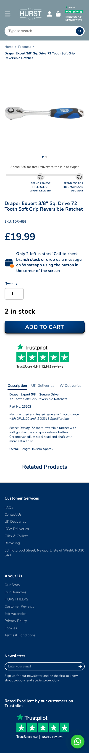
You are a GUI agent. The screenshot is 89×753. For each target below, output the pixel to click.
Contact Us (13, 514)
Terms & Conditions (20, 635)
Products (24, 47)
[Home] (30, 14)
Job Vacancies (15, 613)
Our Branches (15, 592)
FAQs (9, 507)
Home (9, 47)
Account (49, 14)
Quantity (11, 283)
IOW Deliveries (17, 528)
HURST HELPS (16, 599)
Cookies (11, 628)
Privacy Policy (16, 620)
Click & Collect (16, 535)
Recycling (12, 543)
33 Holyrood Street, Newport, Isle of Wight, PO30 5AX (44, 553)
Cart (58, 14)
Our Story (12, 584)
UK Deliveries (42, 385)
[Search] (80, 31)
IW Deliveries (69, 385)
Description (17, 385)
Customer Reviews (19, 606)
